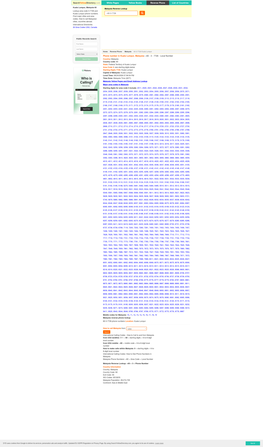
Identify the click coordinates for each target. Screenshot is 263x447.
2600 (187, 115)
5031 (167, 178)
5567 (126, 192)
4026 (187, 161)
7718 (110, 238)
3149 (131, 140)
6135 (136, 210)
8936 (182, 286)
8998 (167, 293)
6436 (146, 224)
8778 (162, 279)
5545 (182, 189)
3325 (151, 150)
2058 (172, 91)
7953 (182, 252)
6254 (177, 217)
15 (143, 314)
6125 (105, 210)
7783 (146, 241)
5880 (115, 199)
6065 (156, 203)
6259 (115, 220)
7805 (120, 245)
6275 (156, 220)
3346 (187, 150)
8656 (126, 273)
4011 (110, 161)
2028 (170, 87)
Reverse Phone (157, 2)
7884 (110, 252)
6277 (167, 220)
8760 (115, 279)
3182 (110, 143)
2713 (126, 126)
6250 (156, 217)
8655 (120, 273)
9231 (182, 304)
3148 (126, 140)
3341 (162, 150)
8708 (105, 276)
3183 (115, 143)
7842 (167, 245)
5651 (172, 196)
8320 (115, 269)
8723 (110, 276)
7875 (162, 248)
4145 (172, 168)
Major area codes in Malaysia (116, 84)
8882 (136, 283)
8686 (151, 273)
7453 (167, 227)
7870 (141, 248)
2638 (115, 122)
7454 (172, 227)
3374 (151, 154)
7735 (105, 241)
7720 (120, 238)
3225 (182, 143)
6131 (131, 210)
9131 (141, 300)
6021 (141, 199)
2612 (120, 119)
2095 (120, 98)
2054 (151, 91)
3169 (167, 140)
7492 (126, 231)
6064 (151, 203)
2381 (167, 115)
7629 (110, 234)
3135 (187, 136)
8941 (115, 290)
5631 (120, 196)
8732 (146, 276)
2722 (172, 126)
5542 (167, 189)
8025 (177, 259)
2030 (175, 87)
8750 (187, 276)
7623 (167, 231)
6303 (110, 224)
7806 (126, 245)
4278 (110, 175)
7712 (182, 234)
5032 (172, 178)
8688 (162, 273)
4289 (131, 175)
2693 (162, 122)
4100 (187, 164)
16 (147, 314)
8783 (172, 279)
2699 (105, 126)
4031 (115, 164)
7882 (187, 248)
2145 (136, 101)
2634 (182, 119)
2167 (110, 105)
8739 (182, 276)
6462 (162, 224)
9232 (187, 304)
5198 (120, 185)
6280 (177, 220)
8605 (110, 273)
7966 (162, 255)
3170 (172, 140)
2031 (180, 87)
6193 (172, 213)
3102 (136, 136)
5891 (136, 199)
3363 (126, 154)
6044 (105, 203)
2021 (150, 87)
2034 (105, 91)
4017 (141, 161)
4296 (167, 175)
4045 (151, 164)
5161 (162, 182)
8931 (156, 286)
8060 (115, 262)
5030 (162, 178)
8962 (120, 293)
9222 (156, 304)
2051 (136, 91)
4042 (136, 164)
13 (137, 314)
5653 (182, 196)
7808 (136, 245)
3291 (120, 150)
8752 (110, 279)
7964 (151, 255)
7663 (146, 234)
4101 (105, 168)
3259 (131, 147)
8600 (182, 269)
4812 (126, 178)
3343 (172, 150)
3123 (167, 136)
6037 (172, 199)
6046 (110, 203)
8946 (141, 290)
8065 (141, 262)
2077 (131, 94)
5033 (177, 178)
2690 (146, 122)
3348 (105, 154)
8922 (115, 286)
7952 (177, 252)
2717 (146, 126)
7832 (151, 245)
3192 (141, 143)
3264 (141, 147)
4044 (146, 164)
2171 (131, 105)
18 (153, 314)
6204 (120, 217)
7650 (115, 234)
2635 (187, 119)
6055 (131, 203)
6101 (141, 206)
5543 (172, 189)
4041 (131, 164)
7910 (131, 252)
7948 (156, 252)
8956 (182, 290)
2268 (182, 108)
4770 (182, 175)
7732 (177, 238)
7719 (115, 238)
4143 (167, 168)
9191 (120, 304)
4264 (177, 171)
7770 (110, 241)
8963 (126, 293)
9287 (162, 307)
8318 (105, 269)
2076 (126, 94)
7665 (156, 234)
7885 (115, 252)
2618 (151, 119)
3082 (105, 136)
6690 (167, 224)
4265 (182, 171)
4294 (156, 175)
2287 (167, 112)
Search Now (86, 59)
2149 (156, 101)
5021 (151, 178)
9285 (151, 307)
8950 (162, 290)
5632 (126, 196)
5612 (156, 192)
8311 (156, 266)
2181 (182, 105)
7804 (115, 245)
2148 (151, 101)
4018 (146, 161)
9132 (146, 300)
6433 (141, 224)
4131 (146, 168)
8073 (167, 262)
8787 (177, 279)
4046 (156, 164)
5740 (105, 199)
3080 (182, 133)
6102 (146, 206)
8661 (146, 273)
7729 (167, 238)
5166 (182, 182)
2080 (146, 94)
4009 (187, 157)
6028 (151, 199)
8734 (156, 276)
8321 (120, 269)
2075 (120, 94)
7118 (126, 227)
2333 (156, 115)
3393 (110, 157)
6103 (151, 206)
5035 (182, 178)
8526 (172, 269)
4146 (177, 168)
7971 (182, 255)
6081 (177, 203)
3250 (115, 147)
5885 (126, 199)
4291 (141, 175)
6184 (131, 213)
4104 (120, 168)
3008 (156, 133)
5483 (146, 185)
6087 (187, 203)
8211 (136, 266)
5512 (172, 185)
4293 (151, 175)
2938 (120, 133)
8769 (141, 279)
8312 (162, 266)
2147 (146, 101)
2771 (126, 129)
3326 (156, 150)
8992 (141, 293)
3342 (167, 150)
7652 (126, 234)
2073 (110, 94)
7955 (105, 255)
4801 (105, 178)
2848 (110, 133)
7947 (151, 252)
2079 (141, 94)
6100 (136, 206)
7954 (187, 252)
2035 (110, 91)
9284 (146, 307)
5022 (156, 178)
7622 (162, 231)
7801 (187, 241)
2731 (105, 129)
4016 (136, 161)
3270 (151, 147)
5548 (187, 189)
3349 (110, 154)
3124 (172, 136)
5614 (167, 192)
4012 (115, 161)
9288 (167, 307)
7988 (141, 259)
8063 (131, 262)
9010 (172, 293)
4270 (105, 175)
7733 (182, 238)
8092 (110, 266)
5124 (141, 182)
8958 (105, 293)
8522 (156, 269)
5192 (110, 185)
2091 (187, 94)
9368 (177, 307)
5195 (115, 185)
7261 (146, 227)
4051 (182, 164)
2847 (105, 133)
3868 (172, 157)
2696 (177, 122)
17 (150, 314)
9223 (162, 304)
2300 (120, 115)
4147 (182, 168)
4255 (141, 171)
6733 (182, 224)
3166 (151, 140)
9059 (141, 297)
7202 (136, 227)
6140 (162, 210)
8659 (136, 273)
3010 (167, 133)
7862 (131, 248)
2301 (126, 115)
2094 (115, 98)
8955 (177, 290)
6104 (156, 206)
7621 (156, 231)
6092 (115, 206)
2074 (115, 94)
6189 (156, 213)
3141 (110, 140)
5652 (177, 196)
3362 (120, 154)
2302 (131, 115)
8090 (187, 262)
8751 (105, 279)
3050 (172, 133)
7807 (131, 245)
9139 (162, 300)
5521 (131, 189)
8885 (151, 283)
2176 (156, 105)
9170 (177, 300)
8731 (141, 276)
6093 (120, 206)
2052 (141, 91)
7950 (167, 252)
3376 (162, 154)
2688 (141, 122)
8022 (162, 259)
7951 (172, 252)
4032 (120, 164)
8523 (162, 269)
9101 (110, 300)
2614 (131, 119)
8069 (151, 262)
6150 (187, 210)
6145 (177, 210)
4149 (105, 171)
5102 (110, 182)
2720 (162, 126)
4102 (110, 168)
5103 (115, 182)
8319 (110, 269)
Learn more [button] (159, 443)
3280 (177, 147)
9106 (131, 300)
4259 (162, 171)
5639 (162, 196)
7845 (182, 245)
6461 (156, 224)
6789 (120, 227)
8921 (110, 286)
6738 (110, 227)
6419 (126, 224)
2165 (187, 101)
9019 (187, 293)
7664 (151, 234)
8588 (177, 269)
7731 (172, 238)
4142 (162, 168)
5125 (146, 182)
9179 (115, 304)
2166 (105, 105)
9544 (120, 311)
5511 (167, 185)
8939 (105, 290)
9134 (156, 300)
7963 (146, 255)
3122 (162, 136)
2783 (167, 129)
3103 (141, 136)
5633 (131, 196)
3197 (146, 143)
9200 (131, 304)
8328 (136, 269)
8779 (167, 279)
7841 (162, 245)
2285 (156, 112)
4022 (167, 161)
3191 (136, 143)
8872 (115, 283)
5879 (110, 199)
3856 (162, 157)
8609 (115, 273)
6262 (126, 220)
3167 (156, 140)
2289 (177, 112)
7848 (110, 248)
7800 (182, 241)
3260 (136, 147)
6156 (110, 213)
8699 (177, 273)
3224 (177, 143)
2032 (185, 87)
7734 (187, 238)
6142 (172, 210)
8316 (182, 266)
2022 (155, 87)
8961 (115, 293)
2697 (182, 122)
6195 (177, 213)
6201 (105, 217)
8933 (167, 286)
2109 (162, 98)
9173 (105, 304)
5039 (187, 178)
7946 (146, 252)
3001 (126, 133)
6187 (146, 213)
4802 (110, 178)
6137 (146, 210)
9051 (120, 297)
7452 (162, 227)
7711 (177, 234)
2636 (105, 122)
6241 (141, 217)
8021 (156, 259)
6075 (167, 203)
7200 (131, 227)
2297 (105, 115)
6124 (187, 206)
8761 (120, 279)
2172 (136, 105)
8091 (105, 266)
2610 (110, 119)
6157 (115, 213)
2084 (162, 94)
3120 (156, 136)
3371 (136, 154)
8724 (115, 276)
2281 (136, 112)
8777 (156, 279)
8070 (156, 262)
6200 (187, 213)
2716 (141, 126)
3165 (146, 140)
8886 (156, 283)
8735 (162, 276)
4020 (156, 161)
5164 (177, 182)
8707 (187, 273)
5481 (136, 185)
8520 (146, 269)
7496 (146, 231)
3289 (110, 150)
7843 (172, 245)
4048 (167, 164)
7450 (151, 227)
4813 (131, 178)
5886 (131, 199)
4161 (110, 171)
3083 (110, 136)
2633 (177, 119)
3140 (105, 140)
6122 (177, 206)
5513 (177, 185)
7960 (131, 255)
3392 (105, 157)
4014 (126, 161)
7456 (182, 227)
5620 (172, 192)
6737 (105, 227)
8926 (131, 286)
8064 (136, 262)
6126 (110, 210)
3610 (120, 157)
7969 (177, 255)
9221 (151, 304)
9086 (187, 297)
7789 (177, 241)
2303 (136, 115)
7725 (146, 238)
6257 (105, 220)
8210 (131, 266)
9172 (187, 300)
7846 (187, 245)
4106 (131, 168)
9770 (151, 311)
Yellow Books (135, 2)
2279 (131, 112)
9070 (146, 297)
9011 (177, 293)
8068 (146, 262)
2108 (156, 98)
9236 (110, 307)
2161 (167, 101)
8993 (146, 293)
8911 (187, 283)
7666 (162, 234)
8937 (187, 286)
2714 (131, 126)
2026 (160, 87)
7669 (167, 234)
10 (128, 314)
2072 (105, 94)
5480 (131, 185)
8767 (131, 279)
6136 (141, 210)
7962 (141, 255)
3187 (131, 143)
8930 (151, 286)
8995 (156, 293)
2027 (165, 87)
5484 (151, 185)
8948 (151, 290)
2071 (187, 91)
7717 (105, 238)
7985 (131, 259)
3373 (146, 154)
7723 (136, 238)
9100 (105, 300)
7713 (187, 234)
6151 (105, 213)
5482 (141, 185)
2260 (146, 108)
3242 (105, 147)
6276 (162, 220)
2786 (177, 129)
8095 (126, 266)
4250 (120, 171)
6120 (172, 206)
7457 (187, 227)
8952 (172, 290)
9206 (141, 304)
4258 (156, 171)
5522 (136, 189)
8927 (136, 286)
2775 (141, 129)
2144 (131, 101)
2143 (126, 101)
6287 (105, 224)
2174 (146, 105)
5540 (156, 189)
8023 (167, 259)
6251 (162, 217)
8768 (136, 279)
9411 (105, 311)
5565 (115, 192)
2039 (126, 91)
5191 (105, 185)
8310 (151, 266)
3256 (120, 147)
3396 (115, 157)
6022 (146, 199)
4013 (120, 161)
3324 (146, 150)
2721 (167, 126)
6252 (167, 217)
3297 (126, 150)
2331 (146, 115)
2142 (120, 101)
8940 (110, 290)
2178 (167, 105)
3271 (156, 147)
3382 (187, 154)
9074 (151, 297)
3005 (141, 133)
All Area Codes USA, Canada (85, 27)
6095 (126, 206)
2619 (156, 119)
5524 (146, 189)
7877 (172, 248)
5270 (126, 185)
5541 (162, 189)
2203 (115, 108)
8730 (136, 276)
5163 (172, 182)
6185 (136, 213)
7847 (105, 248)
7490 (115, 231)
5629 (110, 196)
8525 (167, 269)
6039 (182, 199)
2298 (110, 115)
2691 (151, 122)
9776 (172, 311)
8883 (141, 283)
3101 (131, 136)
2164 (182, 101)
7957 (115, 255)
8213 (141, 266)
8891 (182, 283)
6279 (172, 220)
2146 (141, 101)
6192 (167, 213)
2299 (115, 115)
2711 (115, 126)
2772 (131, 129)
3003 (136, 133)
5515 (187, 185)
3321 (131, 150)
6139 (156, 210)
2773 (136, 129)
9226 (177, 304)
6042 (187, 199)
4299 (177, 175)
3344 (177, 150)
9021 (105, 297)
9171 (182, 300)
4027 (105, 164)
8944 (131, 290)
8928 (141, 286)
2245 (136, 108)
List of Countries (180, 2)
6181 (126, 213)
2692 (156, 122)
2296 (187, 112)
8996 (162, 293)
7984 (126, 259)
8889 (172, 283)
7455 (177, 227)
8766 (126, 279)
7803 (110, 245)
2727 (182, 126)
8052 (110, 262)
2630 (162, 119)
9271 (115, 307)
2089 (177, 94)
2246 (141, 108)
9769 (146, 311)
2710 (110, 126)
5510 (162, 185)
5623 (187, 192)
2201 (105, 108)
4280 (120, 175)
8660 (141, 273)
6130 (126, 210)
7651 (120, 234)
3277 (167, 147)
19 (156, 314)
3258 (126, 147)
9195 (126, 304)
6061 (141, 203)
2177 (162, 105)
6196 (182, 213)
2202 (110, 108)
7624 (172, 231)
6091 (110, 206)
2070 (182, 91)
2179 (172, 105)
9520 (110, 311)
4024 (177, 161)
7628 (105, 234)
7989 (146, 259)
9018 (182, 293)
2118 (187, 98)
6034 (162, 199)
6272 (141, 220)
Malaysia (128, 51)
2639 (120, 122)
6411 (115, 224)
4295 (162, 175)
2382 (172, 115)
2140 (110, 101)
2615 (136, 119)
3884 (177, 157)
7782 (141, 241)
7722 (131, 238)
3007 (151, 133)
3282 (187, 147)
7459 (110, 231)
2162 (172, 101)
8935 (177, 286)
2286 (162, 112)
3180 (187, 140)
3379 (177, 154)
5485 (156, 185)
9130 (136, 300)
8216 (146, 266)
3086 (126, 136)
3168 (162, 140)
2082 (156, 94)
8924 (120, 286)
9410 (187, 307)
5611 (151, 192)
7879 (177, 248)
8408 (141, 269)
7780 (131, 241)
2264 (167, 108)
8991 (136, 293)
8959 (110, 293)
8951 (167, 290)
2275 (120, 112)
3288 (105, 150)
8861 (187, 279)
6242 (146, 217)
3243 (110, 147)
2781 (156, 129)
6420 (131, 224)
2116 (177, 98)
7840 (156, 245)
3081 (187, 133)
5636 (146, 196)
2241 (126, 108)
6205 (126, 217)
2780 (151, 129)
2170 (126, 105)
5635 (141, 196)
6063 (146, 203)
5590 (141, 192)
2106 (146, 98)
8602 (105, 273)
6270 (136, 220)
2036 (115, 91)
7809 (141, 245)
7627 (187, 231)
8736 (167, 276)
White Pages (113, 2)
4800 (187, 175)
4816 (141, 178)
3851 (146, 157)
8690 (167, 273)
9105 (126, 300)
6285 (182, 220)
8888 (167, 283)
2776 (146, 129)
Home (105, 51)
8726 (126, 276)
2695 (172, 122)
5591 (146, 192)
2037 (120, 91)
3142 (115, 140)
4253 (136, 171)
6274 (151, 220)
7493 (131, 231)
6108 (167, 206)
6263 (131, 220)
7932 (141, 252)
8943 (126, 290)
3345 (182, 150)
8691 (172, 273)
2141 (115, 101)
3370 (131, 154)
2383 (177, 115)
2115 (172, 98)
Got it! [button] (253, 443)
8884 (146, 283)
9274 (120, 307)
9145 (172, 300)
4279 (115, 175)
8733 (151, 276)
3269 (146, 147)
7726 (151, 238)
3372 (141, 154)
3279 (172, 147)
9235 (105, 307)
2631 (167, 119)
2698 (187, 122)
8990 (131, 293)
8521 (151, 269)
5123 (136, 182)
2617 (146, 119)
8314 (172, 266)
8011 (151, 259)
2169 (120, 105)
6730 (172, 224)
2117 (182, 98)
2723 (177, 126)
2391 (182, 115)
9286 (156, 307)
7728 (162, 238)
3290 (115, 150)
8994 (151, 293)
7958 (120, 255)
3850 (141, 157)
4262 (172, 171)
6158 (120, 213)
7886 (120, 252)
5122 (131, 182)
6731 (177, 224)
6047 (115, 203)
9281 (131, 307)
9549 (126, 311)
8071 (162, 262)
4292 (146, 175)
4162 (115, 171)
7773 (126, 241)
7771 (115, 241)
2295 (182, 112)
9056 (126, 297)
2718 (151, 126)
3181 (105, 143)
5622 (182, 192)
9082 (177, 297)
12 (134, 314)
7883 (105, 252)
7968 (172, 255)
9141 (167, 300)
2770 (120, 129)
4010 (105, 161)
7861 (126, 248)
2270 (187, 108)
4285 (126, 175)
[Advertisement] (146, 33)
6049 (126, 203)
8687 (156, 273)
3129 (177, 136)
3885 (182, 157)
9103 (120, 300)
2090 (182, 94)
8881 (131, 283)
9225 (172, 304)
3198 (151, 143)
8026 (182, 259)
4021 (162, 161)
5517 (110, 189)
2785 (172, 129)
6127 (115, 210)
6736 (187, 224)
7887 (126, 252)
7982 (115, 259)
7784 (151, 241)
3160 (136, 140)
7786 (162, 241)
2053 (146, 91)
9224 (167, 304)
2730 (187, 126)
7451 (156, 227)
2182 (187, 105)
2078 (136, 94)
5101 (105, 182)
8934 (172, 286)
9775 (167, 311)
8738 (177, 276)
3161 (141, 140)
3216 (167, 143)
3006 (146, 133)
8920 (105, 286)
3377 (167, 154)
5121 (126, 182)
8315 (177, 266)
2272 (105, 112)
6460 (151, 224)
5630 (115, 196)
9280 (126, 307)
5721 (187, 196)
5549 (105, 192)
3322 (136, 150)
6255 (182, 217)
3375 (156, 154)
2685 (131, 122)
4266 (187, 171)
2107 (151, 98)
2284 (151, 112)
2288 (172, 112)
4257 (151, 171)
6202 (110, 217)
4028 (110, 164)
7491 (120, 231)
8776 (151, 279)
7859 (120, 248)
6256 (187, 217)
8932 (162, 286)
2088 (172, 94)
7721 (126, 238)
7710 (172, 234)
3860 (167, 157)
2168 (115, 105)
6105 (162, 206)
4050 (177, 164)
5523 (141, 189)
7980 (105, 259)
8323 (131, 269)
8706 (182, 273)
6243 (151, 217)
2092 (105, 98)
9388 (182, 307)
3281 (182, 147)
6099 (131, 206)
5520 (126, 189)
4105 (126, 168)
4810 (115, 178)
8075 (172, 262)
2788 (187, 129)
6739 (115, 227)
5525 (151, 189)
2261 (151, 108)
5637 (151, 196)
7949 (162, 252)
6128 (120, 210)
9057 (131, 297)
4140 (151, 168)
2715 (136, 126)
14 (140, 314)
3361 (115, 154)
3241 (187, 143)
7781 (136, 241)
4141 (156, 168)
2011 (139, 87)
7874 (156, 248)
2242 (131, 108)
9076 (162, 297)
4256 (146, 171)
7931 (136, 252)
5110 (120, 182)
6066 (162, 203)
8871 (110, 283)
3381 (182, 154)
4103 (115, 168)
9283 (141, 307)
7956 (110, 255)
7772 (120, 241)
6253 (172, 217)
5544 (177, 189)
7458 (105, 231)
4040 (126, 164)
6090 (105, 206)
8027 (187, 259)
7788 (172, 241)
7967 (167, 255)
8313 (167, 266)
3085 (120, 136)
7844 (177, 245)
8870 (105, 283)
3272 (162, 147)
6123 (182, 206)
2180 (177, 105)
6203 (115, 217)
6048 (120, 203)
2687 (136, 122)
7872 (146, 248)
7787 (167, 241)
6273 (146, 220)
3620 (126, 157)
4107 (136, 168)
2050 (131, 91)
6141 (167, 210)
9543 (115, 311)
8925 (126, 286)
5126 (151, 182)
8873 (120, 283)
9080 (167, 297)
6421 (136, 224)
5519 (120, 189)
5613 (162, 192)
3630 (131, 157)
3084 (115, 136)
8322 (126, 269)
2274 (115, 112)
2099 (141, 98)
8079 (182, 262)
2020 (144, 87)
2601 (105, 119)
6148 (182, 210)
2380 (162, 115)
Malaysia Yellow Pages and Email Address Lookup (125, 81)
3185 (126, 143)
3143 (120, 140)
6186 (141, 213)
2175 (151, 105)
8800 (182, 279)
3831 (136, 157)
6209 (131, 217)
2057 (167, 91)
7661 (136, 234)
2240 (120, 108)
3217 (172, 143)
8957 (187, 290)
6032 (156, 199)
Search (106, 332)
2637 (110, 122)
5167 (187, 182)
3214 (162, 143)
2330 (141, 115)
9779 (177, 311)
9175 (110, 304)
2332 (151, 115)
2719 (156, 126)
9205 (136, 304)
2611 (115, 119)
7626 (182, 231)
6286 (187, 220)
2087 (167, 94)
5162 (167, 182)
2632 (172, 119)
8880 (126, 283)
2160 (162, 101)
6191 (162, 213)
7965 (156, 255)
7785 (156, 241)
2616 (141, 119)
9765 (131, 311)
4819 (146, 178)
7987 (136, 259)
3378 (172, 154)
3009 (162, 133)
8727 (131, 276)
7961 (136, 255)
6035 (167, 199)
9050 (115, 297)
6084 (182, 203)
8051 (105, 262)
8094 (120, 266)
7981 (110, 259)
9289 (172, 307)
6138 (151, 210)
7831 (146, 245)
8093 (115, 266)
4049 (172, 164)
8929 (146, 286)
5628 (105, 196)
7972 (187, 255)
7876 (167, 248)
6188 (151, 213)
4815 (136, 178)
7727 (156, 238)
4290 (136, 175)
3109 (146, 136)
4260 (167, 171)
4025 (182, 161)
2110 (167, 98)
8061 (120, 262)
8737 (172, 276)
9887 (182, 311)
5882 (120, 199)
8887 (162, 283)
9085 (182, 297)
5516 (105, 189)
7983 (120, 259)
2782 (162, 129)
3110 (151, 136)
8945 (136, 290)
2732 (110, 129)
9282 (136, 307)
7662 (141, 234)
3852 (151, 157)
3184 (120, 143)
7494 (136, 231)
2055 (156, 91)
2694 (167, 122)
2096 (126, 98)
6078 (172, 203)
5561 (110, 192)
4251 (126, 171)
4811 (120, 178)
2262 (156, 108)
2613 (126, 119)
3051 (177, 133)
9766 (136, 311)
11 (131, 314)
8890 (177, 283)
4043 (141, 164)
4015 (131, 161)
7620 (151, 231)
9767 (141, 311)
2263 (162, 108)
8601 (187, 269)
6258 (110, 220)
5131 (156, 182)
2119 (105, 101)
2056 (162, 91)
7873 (151, 248)
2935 (115, 133)
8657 (131, 273)
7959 (126, 255)
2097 (131, 98)
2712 (120, 126)
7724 (141, 238)
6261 (120, 220)
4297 (172, 175)
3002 (131, 133)
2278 (126, 112)
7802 (105, 245)
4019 (151, 161)
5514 (182, 185)
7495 (141, 231)
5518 (115, 189)
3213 (156, 143)
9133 (151, 300)
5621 (177, 192)
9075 (156, 297)
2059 (177, 91)
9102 (115, 300)
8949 (156, 290)
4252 (131, 171)
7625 (177, 231)
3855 (156, 157)
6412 (120, 224)
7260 (141, 227)
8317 (187, 266)
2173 (141, 105)
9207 (146, 304)
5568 (131, 192)
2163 (177, 101)
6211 (136, 217)
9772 (162, 311)
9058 (136, 297)
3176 (177, 140)
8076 (177, 262)
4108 (141, 168)
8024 (172, 259)
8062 (126, 262)
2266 (172, 108)
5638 (156, 196)
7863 (136, 248)
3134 (182, 136)
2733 (115, 129)
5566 (120, 192)
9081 (172, 297)
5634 (136, 196)
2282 (141, 112)
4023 (172, 161)
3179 (182, 140)
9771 (156, 311)
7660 (131, 234)
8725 (120, 276)
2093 (110, 98)
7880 (182, 248)
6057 (136, 203)
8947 (146, 290)
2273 (110, 112)
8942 (120, 290)
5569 (136, 192)
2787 (182, 129)
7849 (115, 248)
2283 (146, 112)
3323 (141, 150)
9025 (110, 297)
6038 (177, 199)
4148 (187, 168)
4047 (162, 164)
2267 (177, 108)
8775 (146, 279)
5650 (167, 196)
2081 (151, 94)
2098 (136, 98)
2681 (126, 122)
